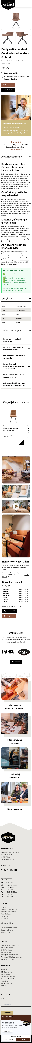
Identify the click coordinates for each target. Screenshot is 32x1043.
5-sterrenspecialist (16, 149)
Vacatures (4, 918)
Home (3, 61)
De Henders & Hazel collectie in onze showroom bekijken (16, 78)
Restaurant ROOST (7, 979)
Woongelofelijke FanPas (9, 909)
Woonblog (4, 981)
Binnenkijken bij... (7, 983)
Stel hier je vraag (8, 84)
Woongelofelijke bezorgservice (11, 957)
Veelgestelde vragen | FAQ (10, 945)
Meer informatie (16, 661)
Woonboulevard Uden (8, 912)
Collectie (8, 61)
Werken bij (4, 916)
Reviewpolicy (5, 932)
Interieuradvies (6, 974)
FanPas (3, 986)
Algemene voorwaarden (9, 928)
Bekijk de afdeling (8, 90)
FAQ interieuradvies (7, 948)
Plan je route (10, 616)
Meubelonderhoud (7, 959)
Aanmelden (7, 1013)
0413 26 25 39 (11, 610)
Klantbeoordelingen (7, 923)
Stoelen (13, 61)
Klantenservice (6, 952)
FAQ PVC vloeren (7, 950)
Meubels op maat (7, 972)
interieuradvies (24, 260)
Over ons (4, 907)
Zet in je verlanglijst (11, 73)
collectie (24, 565)
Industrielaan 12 (6, 855)
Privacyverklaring (7, 930)
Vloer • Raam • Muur (8, 976)
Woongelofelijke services (9, 955)
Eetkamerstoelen (21, 61)
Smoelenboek (5, 914)
